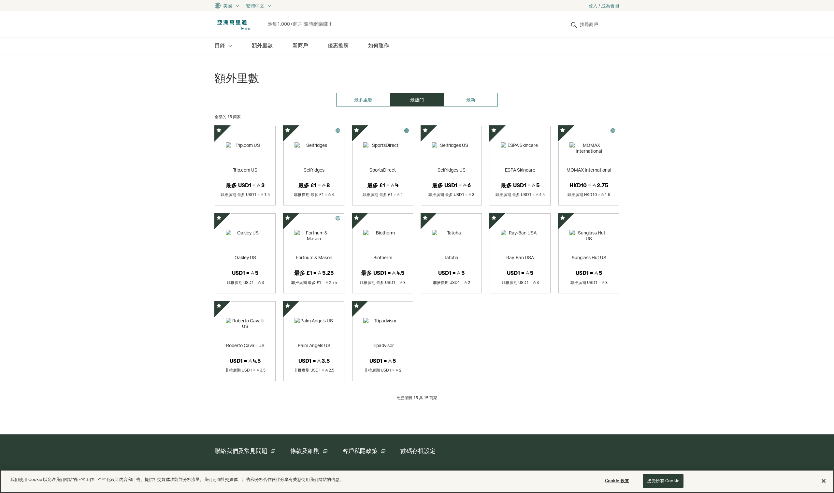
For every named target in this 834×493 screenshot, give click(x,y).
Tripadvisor (383, 345)
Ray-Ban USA (520, 257)
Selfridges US (452, 170)
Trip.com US (245, 170)
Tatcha (451, 257)
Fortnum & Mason (314, 257)
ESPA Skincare (520, 170)
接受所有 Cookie (663, 480)
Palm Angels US (314, 345)
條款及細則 (305, 451)
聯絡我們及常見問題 (241, 451)
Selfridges (314, 170)
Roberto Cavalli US (245, 345)
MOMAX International (589, 170)
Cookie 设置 (617, 480)
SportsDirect (382, 170)
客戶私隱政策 (360, 451)
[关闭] (823, 481)
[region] (417, 481)
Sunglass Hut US (589, 257)
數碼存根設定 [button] (418, 451)
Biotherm (382, 257)
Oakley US (245, 257)
